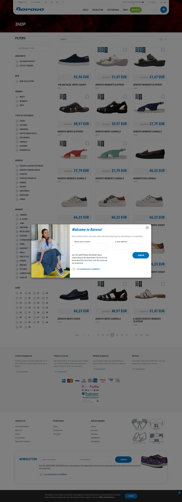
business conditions (91, 269)
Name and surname (82, 242)
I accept (88, 269)
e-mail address (121, 242)
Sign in (141, 255)
